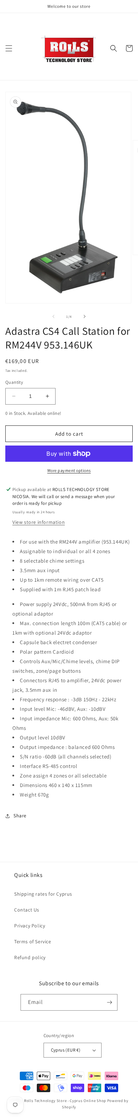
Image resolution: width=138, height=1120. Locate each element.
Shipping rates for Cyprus (43, 894)
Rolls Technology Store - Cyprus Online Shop (65, 1100)
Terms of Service (32, 941)
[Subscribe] (109, 1002)
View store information (38, 522)
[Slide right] (84, 316)
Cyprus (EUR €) (66, 1050)
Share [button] (20, 815)
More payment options (69, 470)
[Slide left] (53, 316)
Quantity (14, 382)
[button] (9, 48)
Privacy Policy (29, 925)
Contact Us (26, 910)
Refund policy (30, 957)
